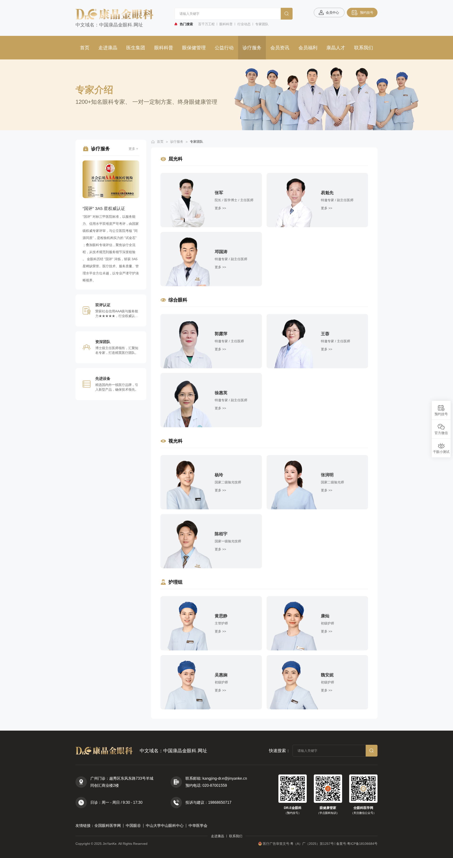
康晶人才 (335, 47)
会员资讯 (279, 47)
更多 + (133, 149)
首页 (84, 47)
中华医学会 (198, 826)
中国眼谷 (133, 826)
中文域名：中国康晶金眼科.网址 (109, 24)
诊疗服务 (252, 47)
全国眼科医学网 (107, 826)
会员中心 (332, 12)
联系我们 (363, 47)
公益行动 (224, 47)
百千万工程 (206, 24)
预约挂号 (366, 12)
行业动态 (244, 24)
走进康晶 (107, 47)
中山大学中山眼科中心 (165, 826)
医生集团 (135, 47)
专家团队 (261, 24)
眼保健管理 (194, 47)
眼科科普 (226, 24)
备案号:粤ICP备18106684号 (357, 843)
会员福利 (307, 47)
